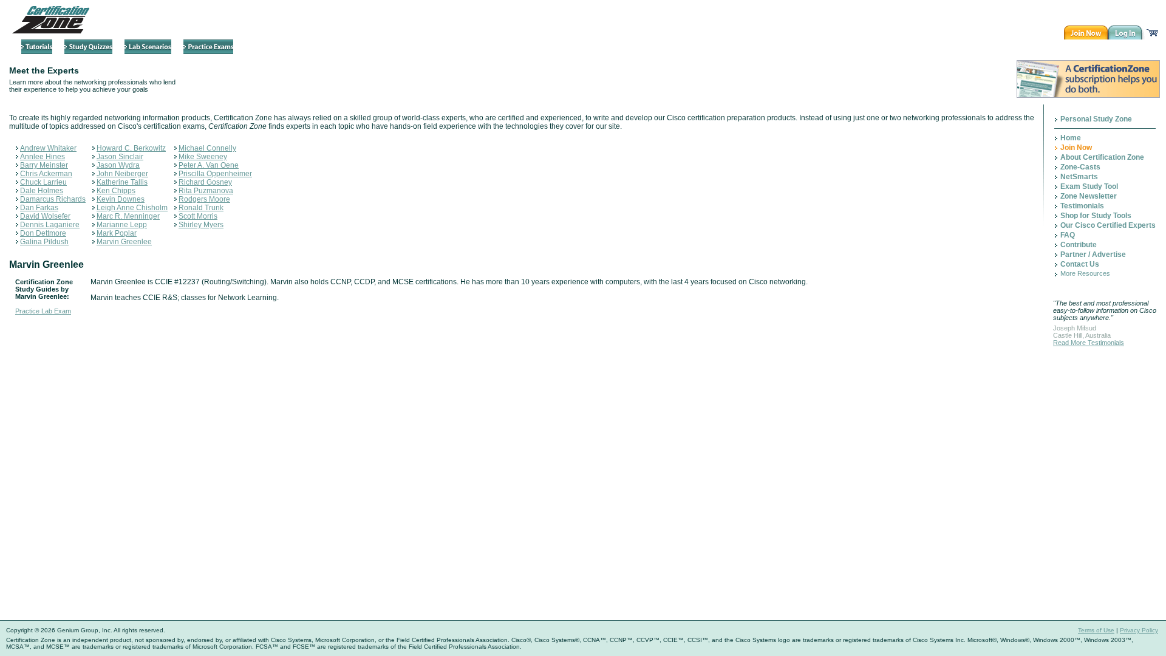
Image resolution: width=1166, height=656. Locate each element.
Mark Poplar (117, 233)
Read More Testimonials (1088, 342)
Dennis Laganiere (50, 224)
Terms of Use (1096, 630)
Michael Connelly (207, 148)
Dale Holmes (41, 190)
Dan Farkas (39, 207)
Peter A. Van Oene (209, 165)
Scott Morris (198, 216)
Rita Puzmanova (206, 190)
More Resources (1085, 273)
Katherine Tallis (122, 182)
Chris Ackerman (46, 173)
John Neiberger (122, 173)
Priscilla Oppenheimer (215, 173)
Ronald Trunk (201, 207)
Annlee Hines (42, 156)
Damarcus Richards (53, 199)
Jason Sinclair (120, 156)
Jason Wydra (118, 165)
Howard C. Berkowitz (131, 148)
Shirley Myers (201, 224)
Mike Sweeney (203, 156)
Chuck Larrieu (43, 182)
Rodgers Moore (204, 199)
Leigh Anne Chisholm (132, 207)
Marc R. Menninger (128, 216)
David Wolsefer (45, 216)
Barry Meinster (44, 165)
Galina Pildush (44, 241)
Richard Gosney (205, 182)
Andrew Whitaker (48, 148)
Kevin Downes (121, 199)
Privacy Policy (1139, 630)
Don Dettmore (43, 233)
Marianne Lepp (122, 224)
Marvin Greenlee (124, 241)
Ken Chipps (116, 190)
